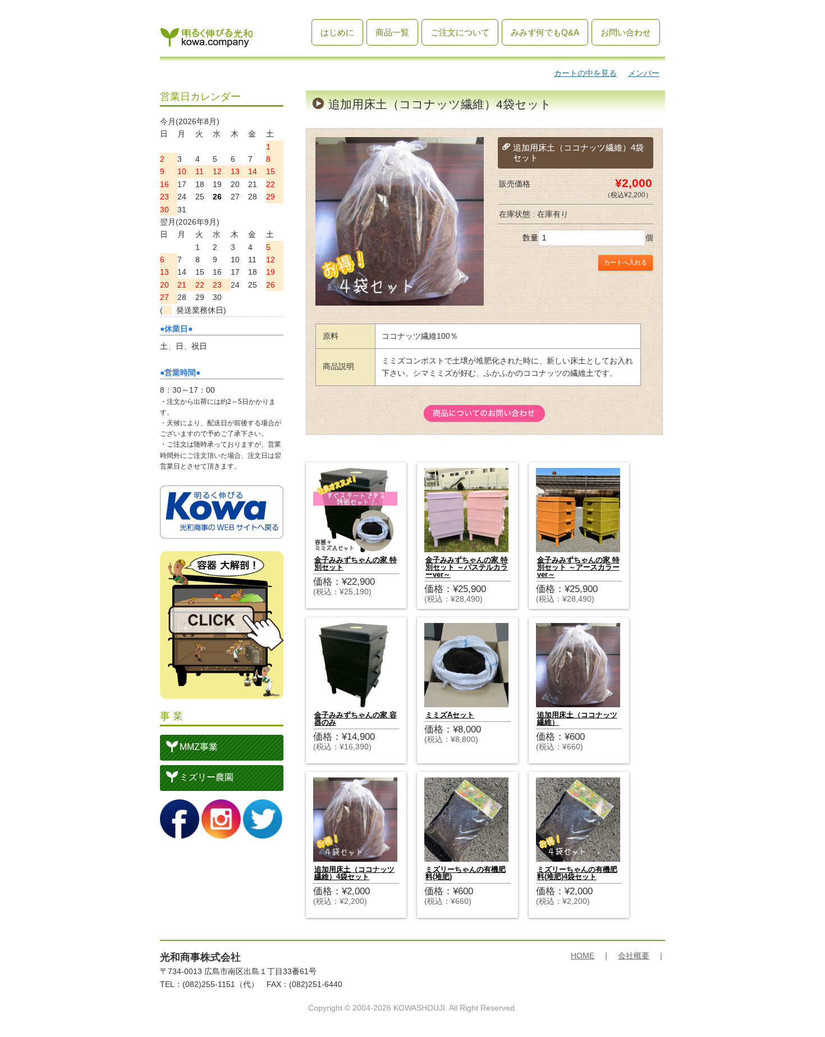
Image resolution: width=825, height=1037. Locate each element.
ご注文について (459, 32)
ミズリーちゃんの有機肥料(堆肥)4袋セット (577, 873)
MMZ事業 (199, 747)
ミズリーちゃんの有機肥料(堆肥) (465, 873)
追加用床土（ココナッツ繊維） (577, 718)
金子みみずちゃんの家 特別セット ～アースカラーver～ (578, 567)
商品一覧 (392, 32)
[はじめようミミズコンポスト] (207, 42)
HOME (582, 955)
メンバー (643, 73)
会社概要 (633, 955)
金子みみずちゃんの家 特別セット (355, 563)
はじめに (337, 32)
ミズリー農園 (206, 777)
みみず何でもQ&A (545, 32)
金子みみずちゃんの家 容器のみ (355, 718)
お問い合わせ (626, 32)
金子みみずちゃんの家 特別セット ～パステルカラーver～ (466, 567)
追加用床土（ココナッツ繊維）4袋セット (354, 873)
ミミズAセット (449, 715)
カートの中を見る (585, 73)
